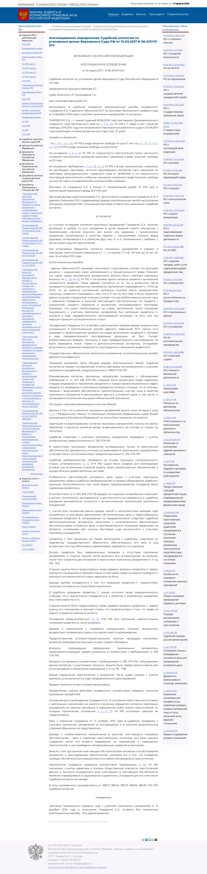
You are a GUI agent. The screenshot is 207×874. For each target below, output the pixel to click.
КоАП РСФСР (29, 527)
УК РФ (25, 130)
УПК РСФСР (28, 549)
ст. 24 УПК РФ (170, 647)
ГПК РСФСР (28, 492)
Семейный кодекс (31, 117)
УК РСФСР (27, 545)
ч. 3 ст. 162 (107, 124)
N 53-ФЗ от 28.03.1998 (174, 352)
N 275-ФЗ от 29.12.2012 (174, 105)
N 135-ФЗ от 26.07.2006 (174, 210)
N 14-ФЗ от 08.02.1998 (174, 247)
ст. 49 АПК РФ (170, 691)
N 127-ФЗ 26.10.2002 (173, 290)
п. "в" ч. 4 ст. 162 (64, 143)
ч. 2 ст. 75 (104, 711)
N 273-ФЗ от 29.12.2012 (174, 75)
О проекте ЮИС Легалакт (52, 4)
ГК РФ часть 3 (29, 72)
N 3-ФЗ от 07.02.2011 (173, 185)
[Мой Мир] (156, 839)
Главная (113, 14)
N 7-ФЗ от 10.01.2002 (173, 170)
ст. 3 (51, 414)
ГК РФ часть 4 (29, 76)
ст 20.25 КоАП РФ (172, 440)
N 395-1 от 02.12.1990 (173, 367)
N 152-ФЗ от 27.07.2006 (174, 308)
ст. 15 (85, 463)
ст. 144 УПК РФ (170, 611)
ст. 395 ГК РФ (170, 418)
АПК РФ (26, 44)
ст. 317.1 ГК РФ (170, 399)
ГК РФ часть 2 (29, 68)
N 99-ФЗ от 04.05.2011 (173, 225)
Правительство (178, 14)
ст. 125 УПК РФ (170, 632)
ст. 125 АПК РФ (170, 731)
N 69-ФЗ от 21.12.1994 (173, 50)
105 (78, 279)
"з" (149, 143)
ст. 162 (69, 279)
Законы (141, 14)
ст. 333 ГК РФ (170, 385)
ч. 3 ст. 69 (74, 153)
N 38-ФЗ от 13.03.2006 (174, 159)
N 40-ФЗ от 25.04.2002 (174, 65)
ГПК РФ (26, 81)
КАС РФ (26, 99)
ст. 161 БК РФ (169, 571)
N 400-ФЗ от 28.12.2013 (174, 35)
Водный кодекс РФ (32, 52)
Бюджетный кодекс (32, 48)
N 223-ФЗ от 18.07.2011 (174, 257)
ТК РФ (25, 121)
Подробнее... (36, 473)
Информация (26, 4)
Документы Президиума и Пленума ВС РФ (30, 187)
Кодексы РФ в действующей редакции (29, 38)
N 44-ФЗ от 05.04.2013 (174, 323)
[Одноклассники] (152, 839)
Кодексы (127, 14)
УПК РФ (26, 134)
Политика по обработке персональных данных (77, 867)
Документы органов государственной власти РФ (32, 178)
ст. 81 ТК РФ (169, 461)
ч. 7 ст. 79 (90, 166)
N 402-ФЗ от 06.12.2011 (174, 196)
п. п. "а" (142, 143)
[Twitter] (149, 839)
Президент (157, 14)
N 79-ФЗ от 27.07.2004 (174, 86)
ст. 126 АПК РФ (170, 673)
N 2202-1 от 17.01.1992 (173, 279)
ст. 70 (100, 166)
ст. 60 (142, 764)
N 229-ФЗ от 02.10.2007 (174, 334)
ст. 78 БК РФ (169, 483)
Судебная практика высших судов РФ (71, 26)
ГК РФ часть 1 (29, 64)
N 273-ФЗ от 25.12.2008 (174, 141)
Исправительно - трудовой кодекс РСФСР (31, 520)
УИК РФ (26, 126)
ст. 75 (95, 619)
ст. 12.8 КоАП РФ (171, 512)
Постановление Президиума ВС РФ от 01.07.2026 (32, 253)
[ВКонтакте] (146, 839)
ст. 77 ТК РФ (169, 592)
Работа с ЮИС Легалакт (83, 4)
